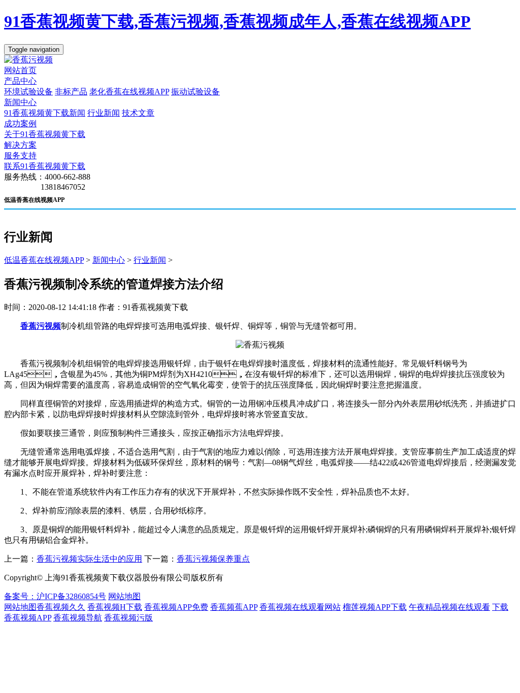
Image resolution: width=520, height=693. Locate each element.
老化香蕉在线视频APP (129, 91)
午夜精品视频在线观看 (449, 607)
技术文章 (138, 113)
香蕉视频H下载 (114, 607)
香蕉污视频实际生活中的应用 (89, 559)
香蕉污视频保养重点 (213, 559)
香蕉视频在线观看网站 (300, 607)
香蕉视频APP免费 (176, 607)
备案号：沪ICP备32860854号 (55, 596)
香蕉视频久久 (61, 607)
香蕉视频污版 (128, 617)
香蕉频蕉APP (233, 607)
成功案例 (20, 123)
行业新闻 (103, 113)
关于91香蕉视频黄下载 (44, 134)
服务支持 (20, 155)
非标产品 (71, 91)
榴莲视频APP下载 (375, 607)
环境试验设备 (28, 91)
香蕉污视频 (40, 326)
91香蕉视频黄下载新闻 (44, 113)
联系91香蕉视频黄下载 (44, 166)
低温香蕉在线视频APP (44, 260)
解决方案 (20, 145)
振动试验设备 (195, 91)
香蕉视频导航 (77, 617)
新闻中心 (20, 102)
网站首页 (20, 70)
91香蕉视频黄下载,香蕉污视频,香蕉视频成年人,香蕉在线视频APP (237, 21)
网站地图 (124, 596)
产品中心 (20, 81)
